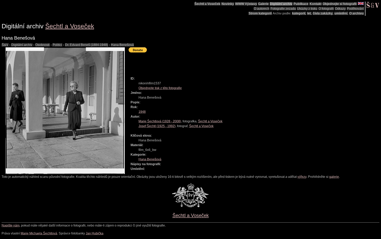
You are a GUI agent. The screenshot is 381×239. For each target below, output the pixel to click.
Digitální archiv (281, 4)
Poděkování (355, 8)
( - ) (160, 121)
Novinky (227, 4)
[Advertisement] (201, 63)
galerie (334, 176)
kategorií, (299, 13)
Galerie (263, 4)
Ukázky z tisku (307, 8)
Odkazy (340, 8)
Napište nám (10, 225)
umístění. (341, 13)
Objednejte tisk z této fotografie (160, 88)
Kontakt (315, 4)
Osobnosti (42, 45)
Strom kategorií (260, 13)
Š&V (5, 45)
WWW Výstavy (246, 4)
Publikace (300, 4)
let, (309, 13)
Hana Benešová (122, 45)
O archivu (356, 13)
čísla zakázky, (323, 13)
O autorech (261, 8)
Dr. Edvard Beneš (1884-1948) (86, 45)
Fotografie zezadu (283, 8)
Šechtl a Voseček (207, 4)
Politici (57, 45)
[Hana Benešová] (65, 110)
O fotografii (326, 8)
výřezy (301, 176)
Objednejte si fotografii (340, 4)
